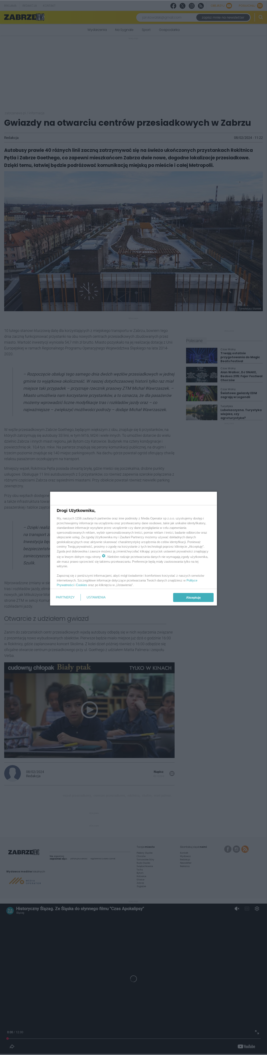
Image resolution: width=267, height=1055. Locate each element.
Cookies (81, 585)
